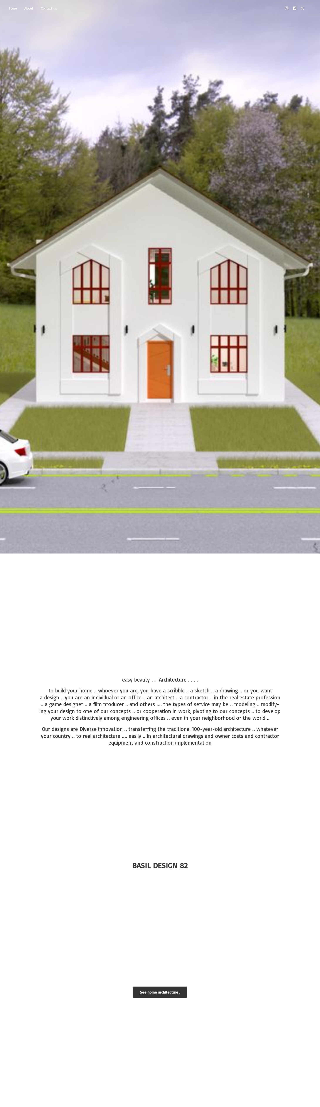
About (28, 8)
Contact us (49, 8)
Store (13, 8)
